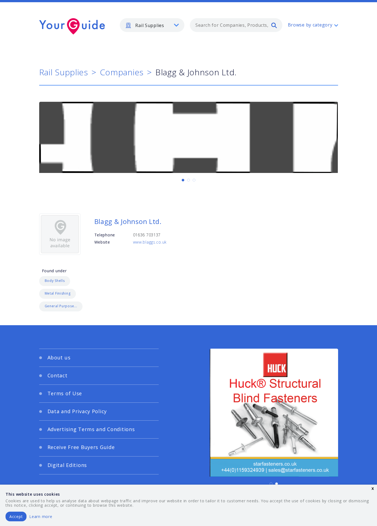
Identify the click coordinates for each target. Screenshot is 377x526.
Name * (85, 270)
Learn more (40, 516)
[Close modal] (294, 229)
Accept (16, 516)
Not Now (134, 326)
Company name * (211, 270)
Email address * (94, 296)
